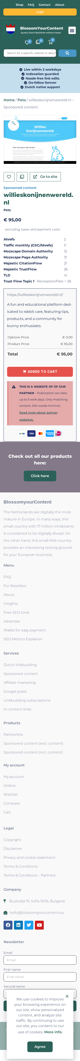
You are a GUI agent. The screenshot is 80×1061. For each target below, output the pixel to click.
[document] (40, 530)
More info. (53, 1032)
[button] (67, 996)
